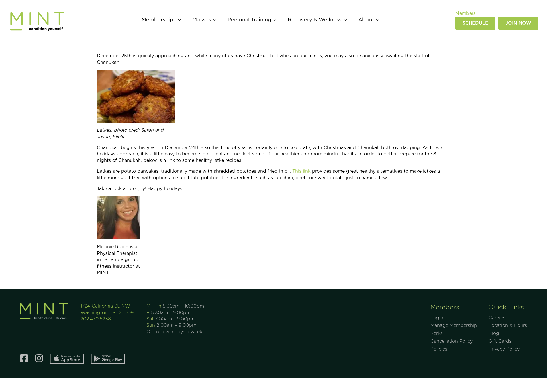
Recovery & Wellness (315, 20)
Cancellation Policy (451, 341)
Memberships (159, 20)
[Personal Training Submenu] (276, 20)
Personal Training (249, 20)
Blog (494, 333)
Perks (436, 333)
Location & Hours (508, 325)
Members (465, 13)
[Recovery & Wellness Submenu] (347, 20)
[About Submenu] (379, 20)
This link (301, 171)
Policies (438, 349)
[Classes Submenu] (216, 20)
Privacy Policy (504, 349)
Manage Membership (453, 325)
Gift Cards (500, 341)
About (366, 20)
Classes (201, 20)
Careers (497, 318)
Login (436, 318)
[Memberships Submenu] (181, 20)
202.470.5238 (96, 319)
